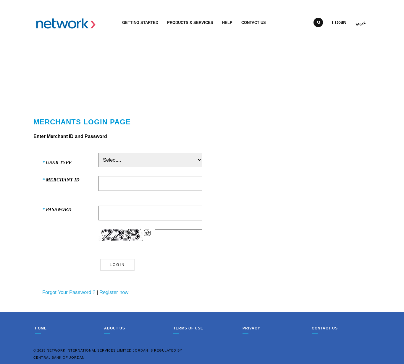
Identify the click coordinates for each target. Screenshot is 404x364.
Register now (113, 292)
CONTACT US (253, 22)
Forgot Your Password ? (68, 292)
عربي (360, 22)
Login (339, 22)
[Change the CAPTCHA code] (147, 233)
